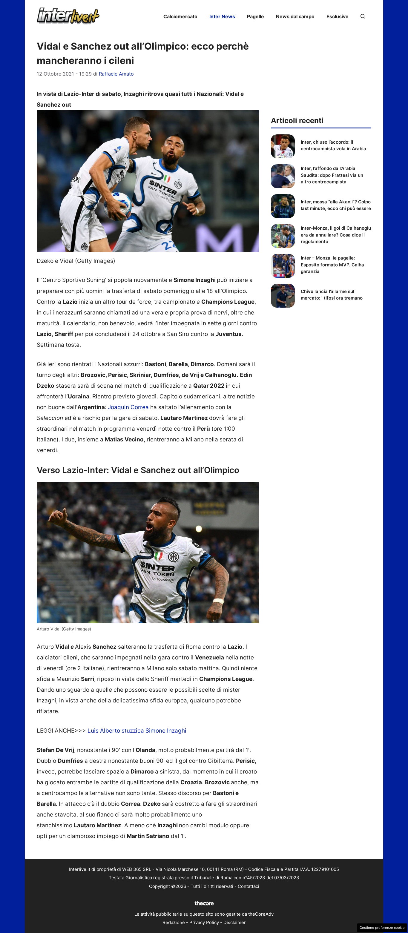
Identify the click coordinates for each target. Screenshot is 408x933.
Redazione (173, 922)
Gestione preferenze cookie (382, 928)
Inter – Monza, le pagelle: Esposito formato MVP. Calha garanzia (332, 264)
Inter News (222, 16)
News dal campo (295, 16)
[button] (363, 16)
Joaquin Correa (128, 407)
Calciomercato (180, 16)
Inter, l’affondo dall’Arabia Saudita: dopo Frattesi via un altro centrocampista (332, 175)
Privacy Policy (204, 922)
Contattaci (248, 886)
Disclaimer (234, 922)
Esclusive (337, 16)
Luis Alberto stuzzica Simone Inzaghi (137, 730)
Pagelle (255, 16)
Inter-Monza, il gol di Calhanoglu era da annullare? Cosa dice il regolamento (336, 234)
